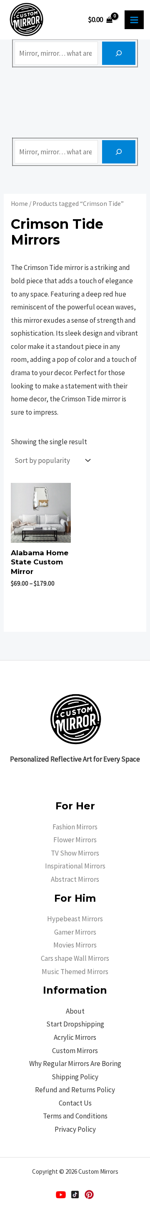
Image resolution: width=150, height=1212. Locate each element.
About (75, 1011)
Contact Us (75, 1103)
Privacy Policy (75, 1129)
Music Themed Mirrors (75, 971)
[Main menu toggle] (134, 20)
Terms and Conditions (75, 1115)
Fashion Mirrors (75, 826)
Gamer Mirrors (75, 932)
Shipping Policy (75, 1076)
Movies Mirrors (75, 945)
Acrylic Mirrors (75, 1037)
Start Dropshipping (75, 1024)
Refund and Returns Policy (75, 1089)
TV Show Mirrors (75, 853)
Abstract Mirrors (75, 879)
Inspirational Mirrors (75, 866)
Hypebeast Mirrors (75, 918)
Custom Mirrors (75, 1050)
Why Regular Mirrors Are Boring (75, 1063)
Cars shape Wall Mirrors (75, 958)
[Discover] (118, 53)
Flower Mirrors (75, 839)
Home (19, 204)
